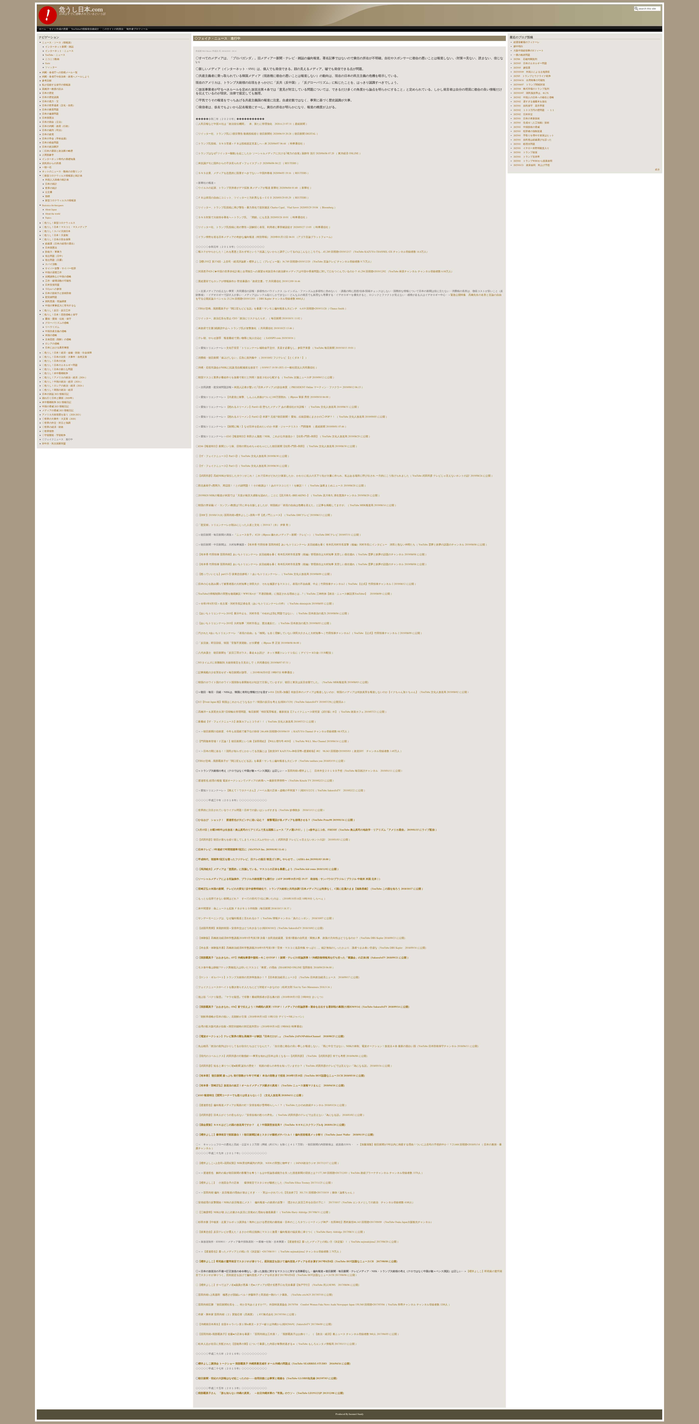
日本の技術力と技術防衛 (58, 293)
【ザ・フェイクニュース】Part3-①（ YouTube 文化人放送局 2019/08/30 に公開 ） (244, 466)
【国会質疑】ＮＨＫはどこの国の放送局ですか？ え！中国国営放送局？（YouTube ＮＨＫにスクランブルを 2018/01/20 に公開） (272, 1125)
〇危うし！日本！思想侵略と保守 (60, 314)
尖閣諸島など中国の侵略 (58, 276)
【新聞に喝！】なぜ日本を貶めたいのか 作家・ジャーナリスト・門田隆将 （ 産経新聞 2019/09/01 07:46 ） (286, 426)
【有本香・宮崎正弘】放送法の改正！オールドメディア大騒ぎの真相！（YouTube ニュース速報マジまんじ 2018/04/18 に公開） (272, 1085)
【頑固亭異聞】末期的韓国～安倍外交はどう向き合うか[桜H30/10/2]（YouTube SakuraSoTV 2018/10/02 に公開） (261, 928)
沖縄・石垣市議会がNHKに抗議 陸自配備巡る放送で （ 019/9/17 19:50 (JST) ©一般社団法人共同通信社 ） (258, 367)
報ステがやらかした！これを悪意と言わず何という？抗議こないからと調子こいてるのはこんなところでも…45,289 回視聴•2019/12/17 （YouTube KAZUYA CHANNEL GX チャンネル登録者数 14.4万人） (313, 251)
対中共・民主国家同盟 (54, 443)
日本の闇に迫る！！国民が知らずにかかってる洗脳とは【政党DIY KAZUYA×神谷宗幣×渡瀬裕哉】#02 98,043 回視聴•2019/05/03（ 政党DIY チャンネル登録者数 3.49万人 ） (303, 751)
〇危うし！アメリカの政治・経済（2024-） (64, 377)
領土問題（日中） (54, 256)
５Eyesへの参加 (53, 288)
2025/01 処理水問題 (524, 144)
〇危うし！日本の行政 (54, 360)
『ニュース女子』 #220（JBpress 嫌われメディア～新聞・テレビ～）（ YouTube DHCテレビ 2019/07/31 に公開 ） (298, 534)
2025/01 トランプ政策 (525, 152)
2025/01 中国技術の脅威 (527, 127)
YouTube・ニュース (55, 54)
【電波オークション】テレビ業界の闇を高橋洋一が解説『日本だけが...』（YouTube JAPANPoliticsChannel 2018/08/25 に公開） (272, 1036)
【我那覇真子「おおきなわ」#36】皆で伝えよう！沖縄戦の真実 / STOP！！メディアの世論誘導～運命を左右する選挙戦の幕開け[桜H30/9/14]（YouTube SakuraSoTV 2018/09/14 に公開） (304, 1007)
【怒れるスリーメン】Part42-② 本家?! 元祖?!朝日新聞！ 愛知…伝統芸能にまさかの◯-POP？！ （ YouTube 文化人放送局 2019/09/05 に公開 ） (307, 416)
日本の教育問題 (50, 109)
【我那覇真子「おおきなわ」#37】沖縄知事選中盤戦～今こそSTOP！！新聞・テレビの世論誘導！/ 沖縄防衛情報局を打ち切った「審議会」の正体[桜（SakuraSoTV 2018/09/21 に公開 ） (304, 957)
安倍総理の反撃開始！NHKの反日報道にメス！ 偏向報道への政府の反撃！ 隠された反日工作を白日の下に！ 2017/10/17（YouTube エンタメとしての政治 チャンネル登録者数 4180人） (306, 1202)
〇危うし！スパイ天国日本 (56, 231)
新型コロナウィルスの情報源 (60, 200)
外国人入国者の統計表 (57, 179)
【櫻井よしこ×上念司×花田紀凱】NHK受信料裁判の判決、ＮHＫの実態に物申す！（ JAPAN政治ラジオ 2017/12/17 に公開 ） (269, 1163)
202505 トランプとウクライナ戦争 (532, 76)
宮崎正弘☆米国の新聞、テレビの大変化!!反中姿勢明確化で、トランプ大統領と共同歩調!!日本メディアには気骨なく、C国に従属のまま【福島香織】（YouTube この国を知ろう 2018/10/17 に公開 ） (311, 889)
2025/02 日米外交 (523, 114)
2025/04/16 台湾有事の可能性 (529, 80)
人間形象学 (48, 154)
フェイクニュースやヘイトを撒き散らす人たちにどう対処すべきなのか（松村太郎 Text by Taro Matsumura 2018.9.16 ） (265, 987)
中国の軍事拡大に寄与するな (60, 305)
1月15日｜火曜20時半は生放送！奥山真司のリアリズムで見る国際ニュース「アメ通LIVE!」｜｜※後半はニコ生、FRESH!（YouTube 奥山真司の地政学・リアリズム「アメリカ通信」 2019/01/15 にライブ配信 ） (318, 830)
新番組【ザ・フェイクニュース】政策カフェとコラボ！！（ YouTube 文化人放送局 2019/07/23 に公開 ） (257, 721)
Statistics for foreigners (53, 205)
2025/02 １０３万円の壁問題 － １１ (534, 110)
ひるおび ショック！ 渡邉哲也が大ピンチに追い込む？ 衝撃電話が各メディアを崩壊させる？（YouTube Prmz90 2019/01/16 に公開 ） (277, 820)
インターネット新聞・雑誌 (59, 46)
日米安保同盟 (52, 284)
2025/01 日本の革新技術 (527, 118)
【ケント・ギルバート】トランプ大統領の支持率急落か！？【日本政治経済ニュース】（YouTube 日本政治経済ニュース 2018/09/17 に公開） (279, 977)
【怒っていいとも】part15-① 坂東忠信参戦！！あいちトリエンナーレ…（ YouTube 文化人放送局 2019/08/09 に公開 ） (265, 574)
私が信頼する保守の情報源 (56, 84)
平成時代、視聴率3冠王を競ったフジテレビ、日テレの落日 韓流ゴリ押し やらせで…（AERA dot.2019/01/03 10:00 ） (265, 859)
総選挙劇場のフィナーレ (527, 42)
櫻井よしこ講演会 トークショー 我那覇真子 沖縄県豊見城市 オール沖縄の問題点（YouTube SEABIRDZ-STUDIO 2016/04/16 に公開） (275, 1363)
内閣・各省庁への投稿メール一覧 (60, 72)
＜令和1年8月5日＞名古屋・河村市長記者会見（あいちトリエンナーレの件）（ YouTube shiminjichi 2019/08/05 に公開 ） (266, 603)
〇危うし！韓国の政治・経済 (57, 389)
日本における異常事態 (57, 347)
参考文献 (47, 80)
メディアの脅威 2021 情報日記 (58, 410)
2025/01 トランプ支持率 (527, 156)
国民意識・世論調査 (55, 301)
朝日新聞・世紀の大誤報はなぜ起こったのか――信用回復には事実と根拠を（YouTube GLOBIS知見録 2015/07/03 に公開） (268, 1378)
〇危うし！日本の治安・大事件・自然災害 (64, 356)
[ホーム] (48, 23)
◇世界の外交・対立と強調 (56, 422)
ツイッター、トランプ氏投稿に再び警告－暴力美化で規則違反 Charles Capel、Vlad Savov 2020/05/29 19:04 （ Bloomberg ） (267, 207)
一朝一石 (47, 167)
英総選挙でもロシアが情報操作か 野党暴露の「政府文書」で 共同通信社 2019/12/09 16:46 (249, 281)
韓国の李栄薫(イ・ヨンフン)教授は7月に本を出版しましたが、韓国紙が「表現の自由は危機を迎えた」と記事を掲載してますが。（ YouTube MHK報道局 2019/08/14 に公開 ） (297, 505)
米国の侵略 (51, 335)
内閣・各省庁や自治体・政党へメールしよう (65, 76)
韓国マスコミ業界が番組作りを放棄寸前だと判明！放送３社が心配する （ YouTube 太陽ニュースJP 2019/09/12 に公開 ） (266, 377)
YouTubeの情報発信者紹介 (85, 29)
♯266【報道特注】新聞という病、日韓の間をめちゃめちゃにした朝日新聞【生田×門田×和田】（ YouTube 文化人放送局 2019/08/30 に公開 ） (278, 446)
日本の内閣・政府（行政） (56, 126)
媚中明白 (518, 46)
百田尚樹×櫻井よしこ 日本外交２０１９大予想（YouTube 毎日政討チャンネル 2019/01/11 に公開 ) (344, 770)
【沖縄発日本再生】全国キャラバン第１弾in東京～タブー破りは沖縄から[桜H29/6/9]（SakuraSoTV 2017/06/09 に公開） (265, 1324)
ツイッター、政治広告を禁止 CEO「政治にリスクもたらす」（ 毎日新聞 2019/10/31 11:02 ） (250, 318)
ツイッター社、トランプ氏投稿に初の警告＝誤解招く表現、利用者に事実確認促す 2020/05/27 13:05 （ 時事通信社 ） (264, 227)
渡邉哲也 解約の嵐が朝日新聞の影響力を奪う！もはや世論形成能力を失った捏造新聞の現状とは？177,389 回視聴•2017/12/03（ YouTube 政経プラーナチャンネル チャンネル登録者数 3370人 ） (313, 1172)
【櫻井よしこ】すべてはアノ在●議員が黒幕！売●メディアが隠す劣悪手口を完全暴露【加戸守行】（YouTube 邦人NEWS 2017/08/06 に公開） (279, 1284)
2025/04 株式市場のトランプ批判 (531, 88)
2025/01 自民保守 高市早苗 (529, 105)
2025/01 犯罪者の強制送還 (528, 131)
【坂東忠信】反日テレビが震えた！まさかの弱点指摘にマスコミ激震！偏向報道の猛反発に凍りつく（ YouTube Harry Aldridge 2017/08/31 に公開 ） (282, 1232)
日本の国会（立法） (52, 121)
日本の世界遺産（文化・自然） (58, 105)
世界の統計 (51, 188)
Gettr (47, 63)
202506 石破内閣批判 (525, 59)
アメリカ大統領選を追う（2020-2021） (62, 414)
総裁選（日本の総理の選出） (60, 243)
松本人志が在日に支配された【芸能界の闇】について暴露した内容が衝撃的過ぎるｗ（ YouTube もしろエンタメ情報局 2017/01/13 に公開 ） (278, 1344)
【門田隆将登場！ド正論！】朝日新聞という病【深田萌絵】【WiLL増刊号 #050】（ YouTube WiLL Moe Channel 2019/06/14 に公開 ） (274, 741)
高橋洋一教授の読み (52, 89)
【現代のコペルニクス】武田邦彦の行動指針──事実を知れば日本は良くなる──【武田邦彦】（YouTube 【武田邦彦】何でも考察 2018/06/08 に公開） (283, 1056)
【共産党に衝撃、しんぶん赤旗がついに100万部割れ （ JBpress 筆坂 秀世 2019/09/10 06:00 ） (279, 397)
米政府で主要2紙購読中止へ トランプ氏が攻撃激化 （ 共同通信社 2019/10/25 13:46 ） (246, 328)
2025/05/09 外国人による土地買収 (532, 71)
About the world (52, 213)
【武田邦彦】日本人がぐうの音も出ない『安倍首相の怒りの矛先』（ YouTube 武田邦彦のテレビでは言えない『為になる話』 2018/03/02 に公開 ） (282, 1115)
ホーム (42, 29)
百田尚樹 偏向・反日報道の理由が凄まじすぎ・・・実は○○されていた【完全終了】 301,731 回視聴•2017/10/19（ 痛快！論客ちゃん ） (279, 1192)
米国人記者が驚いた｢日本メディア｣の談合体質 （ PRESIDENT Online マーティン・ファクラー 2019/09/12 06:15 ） (299, 387)
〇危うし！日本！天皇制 (55, 235)
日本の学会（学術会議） (55, 138)
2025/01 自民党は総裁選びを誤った (533, 139)
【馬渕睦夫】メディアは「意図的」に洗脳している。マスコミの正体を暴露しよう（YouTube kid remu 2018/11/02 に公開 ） (269, 869)
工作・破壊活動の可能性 (58, 280)
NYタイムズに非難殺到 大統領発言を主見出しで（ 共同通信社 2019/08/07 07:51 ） (245, 662)
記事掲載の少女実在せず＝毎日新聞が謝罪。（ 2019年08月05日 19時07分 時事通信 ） (246, 672)
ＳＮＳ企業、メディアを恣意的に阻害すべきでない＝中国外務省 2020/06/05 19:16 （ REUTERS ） (254, 173)
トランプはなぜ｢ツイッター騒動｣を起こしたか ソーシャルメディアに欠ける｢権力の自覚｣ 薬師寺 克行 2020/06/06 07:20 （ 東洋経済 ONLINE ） (280, 153)
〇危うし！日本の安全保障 (56, 239)
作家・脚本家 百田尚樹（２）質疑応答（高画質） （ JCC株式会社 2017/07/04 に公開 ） (247, 1314)
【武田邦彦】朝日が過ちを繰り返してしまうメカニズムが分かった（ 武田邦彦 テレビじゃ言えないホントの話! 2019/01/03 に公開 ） (274, 839)
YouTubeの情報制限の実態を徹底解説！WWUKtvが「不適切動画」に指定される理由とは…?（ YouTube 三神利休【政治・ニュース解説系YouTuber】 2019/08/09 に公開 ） (295, 593)
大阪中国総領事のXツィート (529, 50)
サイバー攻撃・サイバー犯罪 (60, 268)
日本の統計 (51, 183)
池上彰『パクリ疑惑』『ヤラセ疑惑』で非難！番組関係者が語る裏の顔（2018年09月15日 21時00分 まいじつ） (261, 997)
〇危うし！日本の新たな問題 (57, 369)
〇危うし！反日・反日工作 (56, 310)
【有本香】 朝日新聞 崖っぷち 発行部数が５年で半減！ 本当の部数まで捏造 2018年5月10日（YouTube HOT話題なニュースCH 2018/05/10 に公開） (282, 1075)
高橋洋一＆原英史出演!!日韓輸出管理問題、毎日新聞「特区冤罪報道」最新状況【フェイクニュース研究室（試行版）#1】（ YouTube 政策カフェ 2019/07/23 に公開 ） (293, 711)
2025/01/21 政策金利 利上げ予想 (532, 165)
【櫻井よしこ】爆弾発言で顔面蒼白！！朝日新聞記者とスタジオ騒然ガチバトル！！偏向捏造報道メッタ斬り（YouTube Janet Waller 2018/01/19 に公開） (286, 1134)
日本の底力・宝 (50, 101)
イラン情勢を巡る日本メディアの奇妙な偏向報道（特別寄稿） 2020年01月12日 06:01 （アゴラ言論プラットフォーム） (266, 237)
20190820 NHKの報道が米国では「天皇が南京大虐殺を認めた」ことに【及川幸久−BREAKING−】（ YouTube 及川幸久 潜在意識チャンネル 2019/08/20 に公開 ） (289, 495)
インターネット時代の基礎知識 (58, 159)
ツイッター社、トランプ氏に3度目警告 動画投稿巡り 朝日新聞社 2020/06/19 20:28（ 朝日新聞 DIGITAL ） (258, 133)
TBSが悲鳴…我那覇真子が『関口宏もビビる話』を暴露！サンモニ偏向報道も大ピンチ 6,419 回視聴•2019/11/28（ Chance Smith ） (272, 308)
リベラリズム (52, 327)
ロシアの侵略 (52, 343)
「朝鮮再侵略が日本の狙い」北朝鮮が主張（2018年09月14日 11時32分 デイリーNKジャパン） (251, 1016)
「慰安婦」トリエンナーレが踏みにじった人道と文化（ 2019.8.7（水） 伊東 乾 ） (245, 525)
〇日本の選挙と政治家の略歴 (57, 150)
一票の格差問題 (522, 54)
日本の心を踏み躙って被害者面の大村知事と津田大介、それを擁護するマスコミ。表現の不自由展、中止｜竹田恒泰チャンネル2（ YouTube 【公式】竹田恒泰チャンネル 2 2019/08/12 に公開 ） (307, 584)
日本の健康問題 (50, 113)
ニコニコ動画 (52, 59)
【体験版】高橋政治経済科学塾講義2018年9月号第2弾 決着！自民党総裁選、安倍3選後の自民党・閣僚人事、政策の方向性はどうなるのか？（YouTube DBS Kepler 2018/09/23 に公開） (302, 938)
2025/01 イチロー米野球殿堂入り (531, 148)
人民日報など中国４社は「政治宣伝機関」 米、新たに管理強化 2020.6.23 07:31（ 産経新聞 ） (253, 123)
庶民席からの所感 (51, 163)
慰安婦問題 (51, 297)
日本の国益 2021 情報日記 (55, 394)
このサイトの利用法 (112, 29)
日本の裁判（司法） (52, 130)
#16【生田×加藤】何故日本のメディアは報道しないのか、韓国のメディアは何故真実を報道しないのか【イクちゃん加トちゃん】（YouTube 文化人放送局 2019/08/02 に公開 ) (369, 692)
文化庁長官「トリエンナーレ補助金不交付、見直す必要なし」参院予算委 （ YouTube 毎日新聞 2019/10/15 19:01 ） (291, 347)
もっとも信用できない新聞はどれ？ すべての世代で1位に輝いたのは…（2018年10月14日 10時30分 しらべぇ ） (262, 898)
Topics (48, 217)
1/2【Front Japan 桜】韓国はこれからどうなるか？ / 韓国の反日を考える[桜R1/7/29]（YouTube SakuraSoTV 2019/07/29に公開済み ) (271, 702)
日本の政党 (48, 134)
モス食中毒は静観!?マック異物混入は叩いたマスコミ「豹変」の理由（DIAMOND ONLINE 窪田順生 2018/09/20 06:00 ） (266, 967)
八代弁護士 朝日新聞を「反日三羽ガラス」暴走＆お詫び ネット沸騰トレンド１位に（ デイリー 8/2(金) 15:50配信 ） (266, 652)
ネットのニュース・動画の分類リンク (62, 171)
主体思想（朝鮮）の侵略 (58, 339)
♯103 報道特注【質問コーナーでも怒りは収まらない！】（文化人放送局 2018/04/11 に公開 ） (251, 1095)
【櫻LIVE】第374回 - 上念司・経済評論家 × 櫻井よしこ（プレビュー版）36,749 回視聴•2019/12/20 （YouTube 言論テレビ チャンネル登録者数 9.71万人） (285, 261)
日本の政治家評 (50, 146)
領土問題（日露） (54, 260)
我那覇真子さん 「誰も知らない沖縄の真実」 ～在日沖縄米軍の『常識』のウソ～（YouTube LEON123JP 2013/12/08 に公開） (271, 1393)
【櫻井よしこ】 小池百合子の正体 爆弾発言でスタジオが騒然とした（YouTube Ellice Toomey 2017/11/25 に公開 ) (265, 1182)
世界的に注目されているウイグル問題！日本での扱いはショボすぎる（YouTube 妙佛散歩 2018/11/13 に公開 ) (261, 810)
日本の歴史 (48, 93)
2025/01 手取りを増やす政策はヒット (534, 135)
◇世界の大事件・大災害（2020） (59, 418)
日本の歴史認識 (50, 97)
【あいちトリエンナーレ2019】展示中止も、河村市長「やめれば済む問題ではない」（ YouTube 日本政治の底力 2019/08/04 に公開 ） (274, 613)
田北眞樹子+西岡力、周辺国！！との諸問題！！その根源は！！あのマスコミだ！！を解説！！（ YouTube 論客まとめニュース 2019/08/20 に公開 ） (282, 485)
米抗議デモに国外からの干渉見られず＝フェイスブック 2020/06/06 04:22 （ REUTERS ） (249, 163)
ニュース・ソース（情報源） (57, 42)
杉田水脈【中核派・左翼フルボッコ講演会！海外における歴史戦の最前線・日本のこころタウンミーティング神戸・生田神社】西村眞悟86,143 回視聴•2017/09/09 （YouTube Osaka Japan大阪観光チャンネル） (315, 1222)
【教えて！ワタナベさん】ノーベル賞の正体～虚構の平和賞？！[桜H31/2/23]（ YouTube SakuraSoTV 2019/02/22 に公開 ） (296, 790)
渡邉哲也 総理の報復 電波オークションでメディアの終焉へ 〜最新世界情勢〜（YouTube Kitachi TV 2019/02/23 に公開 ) (266, 780)
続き (657, 169)
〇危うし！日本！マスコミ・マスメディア (64, 227)
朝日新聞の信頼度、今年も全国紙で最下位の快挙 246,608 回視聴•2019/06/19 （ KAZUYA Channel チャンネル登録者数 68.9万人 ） (276, 731)
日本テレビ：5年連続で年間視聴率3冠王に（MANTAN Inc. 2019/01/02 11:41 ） (243, 849)
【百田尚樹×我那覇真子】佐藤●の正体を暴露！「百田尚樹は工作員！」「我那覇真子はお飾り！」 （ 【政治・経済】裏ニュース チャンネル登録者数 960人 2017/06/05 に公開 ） (299, 1334)
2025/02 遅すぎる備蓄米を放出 (530, 101)
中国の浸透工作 (53, 272)
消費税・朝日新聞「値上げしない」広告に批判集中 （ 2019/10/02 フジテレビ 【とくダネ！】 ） (253, 357)
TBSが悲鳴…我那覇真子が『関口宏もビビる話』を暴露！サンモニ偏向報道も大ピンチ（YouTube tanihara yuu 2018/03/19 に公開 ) (271, 761)
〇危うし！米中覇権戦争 (55, 373)
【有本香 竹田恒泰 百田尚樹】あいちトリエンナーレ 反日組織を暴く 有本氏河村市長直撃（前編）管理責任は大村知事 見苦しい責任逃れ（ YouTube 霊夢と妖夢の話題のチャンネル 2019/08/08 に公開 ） (313, 554)
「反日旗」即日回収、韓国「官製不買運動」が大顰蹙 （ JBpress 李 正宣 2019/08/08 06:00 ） (250, 643)
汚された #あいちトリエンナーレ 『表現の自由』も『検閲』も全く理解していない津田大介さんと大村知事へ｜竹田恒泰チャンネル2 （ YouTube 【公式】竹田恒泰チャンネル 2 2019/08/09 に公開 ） (310, 633)
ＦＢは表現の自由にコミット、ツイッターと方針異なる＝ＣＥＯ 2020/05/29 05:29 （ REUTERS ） (254, 197)
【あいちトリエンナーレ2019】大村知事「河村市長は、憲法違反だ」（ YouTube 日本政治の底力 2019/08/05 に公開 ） (265, 623)
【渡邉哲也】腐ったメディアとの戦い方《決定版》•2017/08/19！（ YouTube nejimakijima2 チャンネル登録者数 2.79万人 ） (272, 1251)
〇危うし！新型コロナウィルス (58, 222)
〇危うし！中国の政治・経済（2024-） (62, 381)
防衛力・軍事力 (53, 251)
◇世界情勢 (48, 431)
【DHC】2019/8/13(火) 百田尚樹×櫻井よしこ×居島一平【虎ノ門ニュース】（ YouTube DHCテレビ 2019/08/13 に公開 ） (265, 515)
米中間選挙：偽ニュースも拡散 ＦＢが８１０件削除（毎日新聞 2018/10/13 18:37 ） (245, 908)
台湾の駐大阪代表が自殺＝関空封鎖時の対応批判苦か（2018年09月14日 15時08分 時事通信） (251, 1026)
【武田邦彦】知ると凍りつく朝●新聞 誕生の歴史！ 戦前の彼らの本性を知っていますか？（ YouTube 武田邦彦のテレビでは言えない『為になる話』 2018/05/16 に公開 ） (295, 1065)
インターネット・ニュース (59, 50)
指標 (47, 196)
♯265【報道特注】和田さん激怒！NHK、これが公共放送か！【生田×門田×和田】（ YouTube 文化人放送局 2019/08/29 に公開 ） (298, 436)
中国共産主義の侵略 (55, 331)
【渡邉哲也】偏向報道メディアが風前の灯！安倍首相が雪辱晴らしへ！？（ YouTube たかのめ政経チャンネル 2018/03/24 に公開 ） (273, 1105)
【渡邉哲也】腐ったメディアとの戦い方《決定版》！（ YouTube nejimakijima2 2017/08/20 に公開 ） (343, 1241)
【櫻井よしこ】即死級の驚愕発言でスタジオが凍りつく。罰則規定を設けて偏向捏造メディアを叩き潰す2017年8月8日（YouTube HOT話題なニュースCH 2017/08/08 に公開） (298, 1261)
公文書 (48, 192)
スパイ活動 (51, 264)
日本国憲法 (48, 117)
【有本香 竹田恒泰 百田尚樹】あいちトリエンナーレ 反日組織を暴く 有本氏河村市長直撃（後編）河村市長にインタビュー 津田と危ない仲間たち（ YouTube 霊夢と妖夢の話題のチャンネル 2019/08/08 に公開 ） (367, 544)
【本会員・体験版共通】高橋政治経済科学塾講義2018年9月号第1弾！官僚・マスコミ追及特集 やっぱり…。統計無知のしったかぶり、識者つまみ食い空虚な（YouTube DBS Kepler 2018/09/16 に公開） (313, 947)
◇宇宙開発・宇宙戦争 (54, 435)
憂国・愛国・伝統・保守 (58, 318)
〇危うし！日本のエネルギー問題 (60, 365)
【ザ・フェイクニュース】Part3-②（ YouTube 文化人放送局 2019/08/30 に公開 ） (244, 456)
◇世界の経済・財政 (52, 427)
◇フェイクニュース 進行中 (57, 439)
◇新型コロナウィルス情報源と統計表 (62, 175)
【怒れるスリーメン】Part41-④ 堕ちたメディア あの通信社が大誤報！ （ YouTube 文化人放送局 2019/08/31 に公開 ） (293, 406)
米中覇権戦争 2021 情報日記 (56, 402)
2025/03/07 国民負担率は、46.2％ (531, 93)
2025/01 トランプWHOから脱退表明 (533, 160)
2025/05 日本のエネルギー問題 (530, 63)
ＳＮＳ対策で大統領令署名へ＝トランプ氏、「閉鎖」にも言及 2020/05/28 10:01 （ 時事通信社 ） (253, 217)
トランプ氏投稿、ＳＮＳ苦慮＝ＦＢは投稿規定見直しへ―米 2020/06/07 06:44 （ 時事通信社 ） (252, 143)
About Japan (51, 209)
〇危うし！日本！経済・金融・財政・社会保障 (67, 352)
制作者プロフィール (137, 29)
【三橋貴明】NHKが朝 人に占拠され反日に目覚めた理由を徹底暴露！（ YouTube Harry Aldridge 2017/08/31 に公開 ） (264, 1212)
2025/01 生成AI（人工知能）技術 (531, 122)
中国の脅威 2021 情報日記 (55, 406)
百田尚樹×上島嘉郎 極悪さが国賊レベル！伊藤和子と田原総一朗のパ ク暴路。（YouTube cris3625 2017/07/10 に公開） (266, 1294)
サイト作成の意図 (58, 29)
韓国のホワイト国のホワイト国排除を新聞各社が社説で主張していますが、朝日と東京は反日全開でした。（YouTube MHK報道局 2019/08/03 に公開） (284, 682)
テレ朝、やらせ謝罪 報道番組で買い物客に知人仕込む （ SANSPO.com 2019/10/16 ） (247, 338)
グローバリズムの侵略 (57, 322)
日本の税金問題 (50, 142)
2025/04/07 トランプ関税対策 (529, 84)
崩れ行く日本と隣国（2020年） (58, 398)
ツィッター (51, 67)
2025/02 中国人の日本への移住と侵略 (534, 97)
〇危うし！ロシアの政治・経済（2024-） (63, 385)
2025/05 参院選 (522, 67)
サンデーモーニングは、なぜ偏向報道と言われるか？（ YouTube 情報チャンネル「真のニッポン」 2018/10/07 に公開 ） (266, 918)
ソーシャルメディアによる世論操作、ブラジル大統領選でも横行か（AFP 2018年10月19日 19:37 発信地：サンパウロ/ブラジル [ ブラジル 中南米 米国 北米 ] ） (290, 879)
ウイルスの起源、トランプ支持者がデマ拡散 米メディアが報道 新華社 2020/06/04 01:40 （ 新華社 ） (255, 187)
